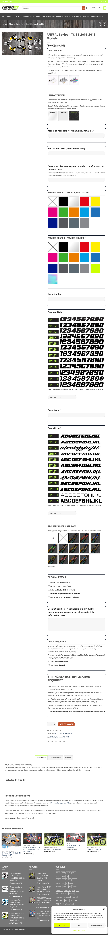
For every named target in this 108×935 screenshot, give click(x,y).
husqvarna (59, 737)
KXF (57, 893)
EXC (69, 880)
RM (57, 900)
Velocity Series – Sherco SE (53, 850)
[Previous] (1, 847)
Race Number (55, 294)
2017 (58, 876)
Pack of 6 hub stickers (60, 582)
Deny (79, 925)
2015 (68, 873)
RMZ (61, 900)
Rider (85, 16)
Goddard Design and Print (60, 803)
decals (64, 880)
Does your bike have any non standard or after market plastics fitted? (76, 168)
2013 (58, 873)
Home (4, 24)
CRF (71, 876)
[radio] (53, 80)
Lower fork (64, 893)
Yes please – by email (58, 665)
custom (58, 880)
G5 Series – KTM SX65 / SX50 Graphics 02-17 (11, 854)
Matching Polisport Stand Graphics (65, 594)
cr (67, 876)
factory (58, 883)
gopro (71, 883)
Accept (62, 925)
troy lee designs (68, 904)
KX (77, 890)
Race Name (54, 410)
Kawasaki (67, 890)
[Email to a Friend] (56, 741)
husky (54, 737)
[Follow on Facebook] (101, 1)
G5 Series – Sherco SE (94, 850)
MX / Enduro (7, 16)
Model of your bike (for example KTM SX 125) (71, 131)
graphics (58, 887)
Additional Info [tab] (56, 757)
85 (51, 737)
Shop (11, 24)
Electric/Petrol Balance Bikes (55, 16)
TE (60, 904)
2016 (73, 873)
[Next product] (100, 24)
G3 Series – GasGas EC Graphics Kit (73, 847)
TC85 (67, 737)
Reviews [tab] (68, 757)
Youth (70, 733)
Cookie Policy (76, 930)
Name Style (54, 428)
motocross (67, 897)
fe (66, 883)
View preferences (97, 925)
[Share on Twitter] (52, 741)
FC (63, 883)
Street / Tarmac (22, 16)
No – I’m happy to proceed (59, 661)
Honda (65, 887)
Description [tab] (41, 757)
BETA (63, 876)
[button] (104, 909)
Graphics (19, 24)
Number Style (55, 312)
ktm (73, 890)
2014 (63, 873)
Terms (83, 930)
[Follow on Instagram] (103, 1)
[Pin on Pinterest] (60, 741)
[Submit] (83, 8)
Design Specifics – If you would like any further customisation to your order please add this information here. (71, 612)
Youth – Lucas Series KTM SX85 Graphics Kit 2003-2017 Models (31, 849)
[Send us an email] (105, 1)
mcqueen (59, 897)
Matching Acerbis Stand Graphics (64, 597)
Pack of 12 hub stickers (60, 586)
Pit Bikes (36, 16)
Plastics (75, 16)
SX (71, 900)
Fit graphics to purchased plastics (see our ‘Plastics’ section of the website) (77, 711)
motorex (74, 897)
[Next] (106, 847)
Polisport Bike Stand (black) (62, 590)
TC (64, 737)
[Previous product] (104, 24)
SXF (75, 900)
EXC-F (75, 880)
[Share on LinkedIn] (63, 741)
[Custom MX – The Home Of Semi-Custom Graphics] (10, 8)
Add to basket (66, 724)
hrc (70, 887)
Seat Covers (96, 16)
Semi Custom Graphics (35, 24)
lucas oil (71, 893)
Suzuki (67, 900)
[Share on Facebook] (48, 741)
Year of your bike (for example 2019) (67, 149)
